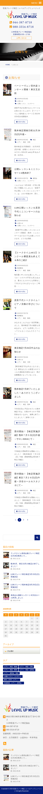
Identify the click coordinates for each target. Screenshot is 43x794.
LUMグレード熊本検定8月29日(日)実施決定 (25, 586)
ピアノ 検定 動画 (23, 270)
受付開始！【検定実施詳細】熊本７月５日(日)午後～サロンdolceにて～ (27, 435)
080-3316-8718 (12, 730)
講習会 (35, 178)
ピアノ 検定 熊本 (23, 404)
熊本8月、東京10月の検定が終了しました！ (25, 565)
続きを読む (22, 122)
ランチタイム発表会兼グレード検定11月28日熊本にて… (25, 554)
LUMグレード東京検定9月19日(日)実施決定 (25, 575)
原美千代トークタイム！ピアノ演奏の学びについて (27, 304)
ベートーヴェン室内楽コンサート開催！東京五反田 (27, 90)
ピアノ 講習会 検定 (11, 673)
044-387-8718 (12, 726)
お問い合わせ (21, 38)
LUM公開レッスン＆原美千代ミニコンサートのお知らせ (27, 212)
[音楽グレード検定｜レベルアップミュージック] (21, 18)
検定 (34, 140)
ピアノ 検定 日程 (23, 142)
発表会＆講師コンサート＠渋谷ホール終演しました (25, 596)
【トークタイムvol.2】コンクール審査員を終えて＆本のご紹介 (27, 256)
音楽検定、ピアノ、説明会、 (13, 683)
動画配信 (20, 268)
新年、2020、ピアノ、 (11, 680)
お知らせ (20, 101)
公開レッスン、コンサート (26, 103)
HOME (7, 65)
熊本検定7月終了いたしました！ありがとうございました (27, 393)
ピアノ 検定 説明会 (27, 670)
